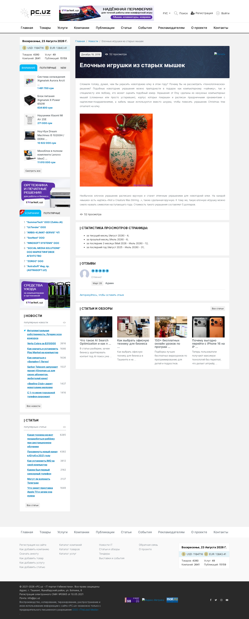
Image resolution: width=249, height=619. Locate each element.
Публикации (105, 28)
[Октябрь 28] (171, 326)
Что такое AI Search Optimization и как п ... (95, 342)
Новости (93, 41)
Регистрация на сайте (32, 544)
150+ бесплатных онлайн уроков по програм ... (167, 344)
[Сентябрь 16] (208, 326)
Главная (27, 28)
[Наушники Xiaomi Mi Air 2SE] (30, 119)
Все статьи (218, 308)
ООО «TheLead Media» (85, 609)
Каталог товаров (69, 549)
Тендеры (104, 553)
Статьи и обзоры (109, 549)
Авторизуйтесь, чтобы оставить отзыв (102, 294)
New (63, 67)
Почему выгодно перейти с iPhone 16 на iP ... (208, 344)
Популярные (48, 67)
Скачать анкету (29, 553)
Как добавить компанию (34, 549)
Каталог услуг (67, 553)
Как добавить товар (31, 558)
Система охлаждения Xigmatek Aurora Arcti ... (51, 80)
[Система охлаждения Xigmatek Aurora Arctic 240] (30, 81)
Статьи (126, 28)
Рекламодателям (171, 28)
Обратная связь (148, 544)
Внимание (28, 67)
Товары (45, 28)
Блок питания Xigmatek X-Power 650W (48, 99)
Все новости (33, 406)
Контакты (221, 28)
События (145, 28)
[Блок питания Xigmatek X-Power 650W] (30, 100)
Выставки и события (111, 558)
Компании (81, 28)
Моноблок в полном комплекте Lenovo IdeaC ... (49, 154)
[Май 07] (96, 326)
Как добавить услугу (32, 562)
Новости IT (105, 544)
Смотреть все (32, 170)
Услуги (62, 28)
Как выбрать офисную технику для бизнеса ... (133, 344)
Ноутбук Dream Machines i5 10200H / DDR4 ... (50, 135)
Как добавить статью (32, 567)
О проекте (199, 28)
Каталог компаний (70, 544)
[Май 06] (133, 326)
